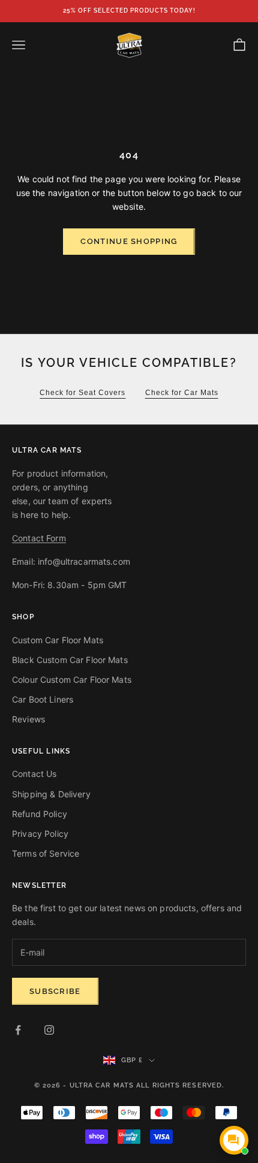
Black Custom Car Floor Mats (70, 660)
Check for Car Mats (181, 392)
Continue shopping (128, 241)
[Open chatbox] (234, 1140)
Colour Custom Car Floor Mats (71, 679)
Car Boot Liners (42, 699)
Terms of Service (45, 853)
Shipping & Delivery (51, 794)
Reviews (28, 719)
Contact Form (39, 538)
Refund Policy (39, 814)
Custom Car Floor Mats (57, 640)
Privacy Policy (40, 833)
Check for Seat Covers (82, 392)
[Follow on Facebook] (18, 1030)
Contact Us (34, 774)
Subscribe (55, 991)
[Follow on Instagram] (49, 1030)
